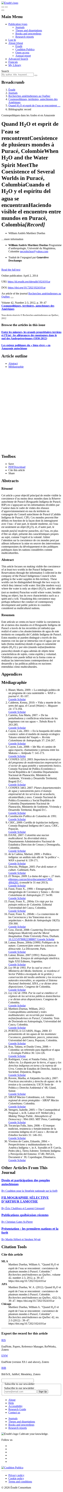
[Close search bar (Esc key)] (6, 7)
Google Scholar (17, 699)
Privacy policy (16, 1475)
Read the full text (10, 269)
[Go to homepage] (9, 2)
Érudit (18, 46)
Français (13, 62)
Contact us (14, 1412)
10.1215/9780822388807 (22, 939)
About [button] (12, 43)
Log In (12, 39)
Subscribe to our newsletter (19, 1388)
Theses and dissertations (28, 30)
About (19, 43)
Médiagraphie (16, 366)
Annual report (23, 55)
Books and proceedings (28, 33)
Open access (22, 52)
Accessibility (15, 1406)
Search (5, 71)
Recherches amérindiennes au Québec (29, 96)
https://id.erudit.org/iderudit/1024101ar (29, 281)
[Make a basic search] (2, 7)
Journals (19, 27)
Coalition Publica (24, 49)
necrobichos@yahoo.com (34, 251)
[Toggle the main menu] (2, 10)
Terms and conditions (20, 1481)
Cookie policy (16, 1478)
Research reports (24, 36)
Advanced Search (18, 58)
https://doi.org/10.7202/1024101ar (27, 287)
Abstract (13, 363)
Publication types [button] (17, 24)
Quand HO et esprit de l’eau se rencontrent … (34, 105)
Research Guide (17, 1409)
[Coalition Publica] (12, 1467)
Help (11, 1403)
